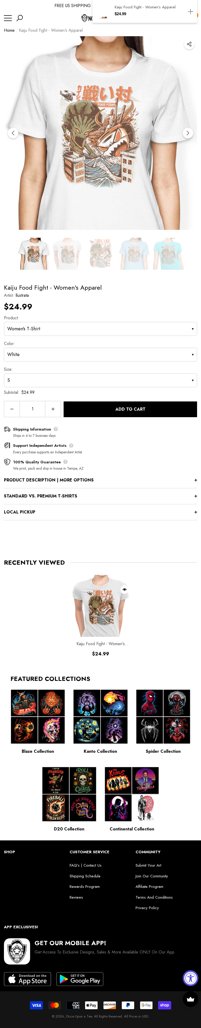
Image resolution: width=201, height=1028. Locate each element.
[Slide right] (188, 133)
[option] (100, 133)
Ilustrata (22, 295)
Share (189, 44)
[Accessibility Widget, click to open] (190, 978)
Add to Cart (130, 409)
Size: (8, 369)
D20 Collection (69, 829)
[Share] (189, 44)
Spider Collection (163, 751)
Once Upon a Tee (79, 1016)
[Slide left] (13, 133)
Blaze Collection (38, 751)
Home (9, 30)
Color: (9, 344)
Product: (11, 318)
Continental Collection (132, 829)
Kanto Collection (100, 751)
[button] (20, 18)
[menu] (8, 18)
